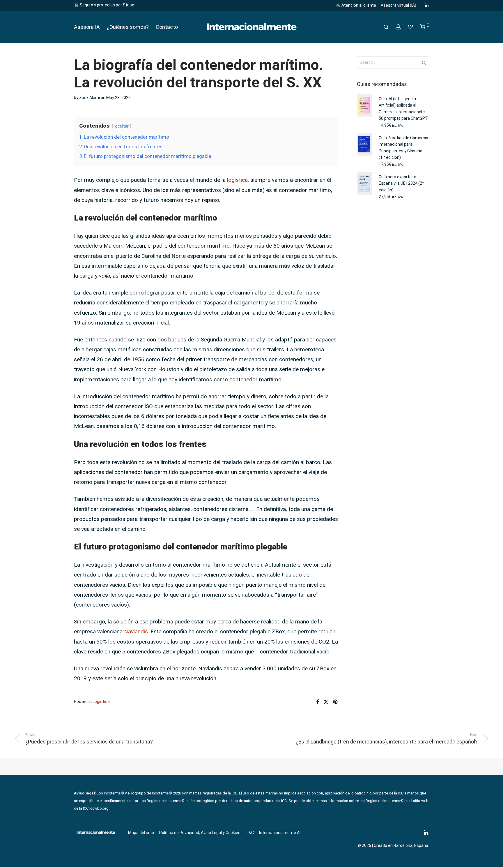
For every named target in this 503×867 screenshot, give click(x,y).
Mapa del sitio (141, 832)
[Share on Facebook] (317, 702)
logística (237, 180)
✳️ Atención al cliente (356, 5)
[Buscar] (386, 27)
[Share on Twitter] (326, 702)
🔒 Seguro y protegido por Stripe (104, 5)
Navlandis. (136, 631)
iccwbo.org (99, 808)
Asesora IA (87, 27)
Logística (101, 701)
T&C (250, 832)
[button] (424, 62)
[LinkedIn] (427, 5)
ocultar (122, 126)
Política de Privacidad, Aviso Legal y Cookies (199, 832)
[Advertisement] (393, 299)
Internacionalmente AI (279, 832)
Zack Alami (89, 97)
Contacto (167, 27)
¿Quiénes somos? (128, 27)
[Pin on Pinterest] (335, 702)
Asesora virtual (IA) (398, 5)
